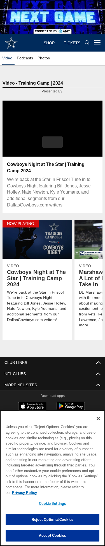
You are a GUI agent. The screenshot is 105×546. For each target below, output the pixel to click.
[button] (52, 142)
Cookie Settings (52, 503)
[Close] (98, 424)
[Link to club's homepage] (11, 40)
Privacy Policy (67, 493)
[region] (52, 481)
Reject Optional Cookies (52, 519)
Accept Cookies (52, 535)
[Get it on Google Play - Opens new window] (70, 409)
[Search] (87, 43)
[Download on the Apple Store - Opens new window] (32, 407)
